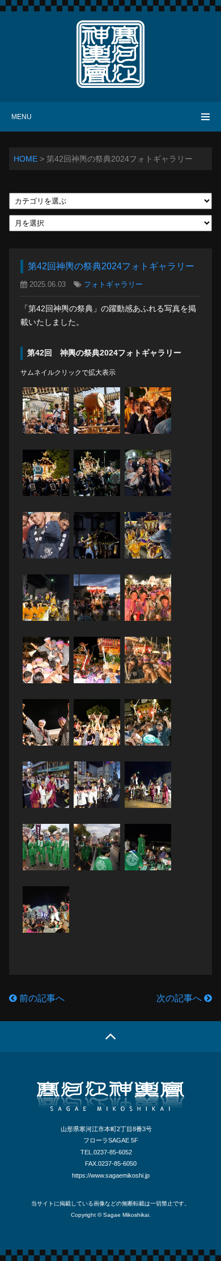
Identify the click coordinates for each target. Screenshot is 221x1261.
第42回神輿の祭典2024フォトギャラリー (111, 266)
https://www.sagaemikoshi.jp (111, 1175)
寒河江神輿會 (110, 54)
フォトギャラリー (113, 284)
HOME (25, 158)
